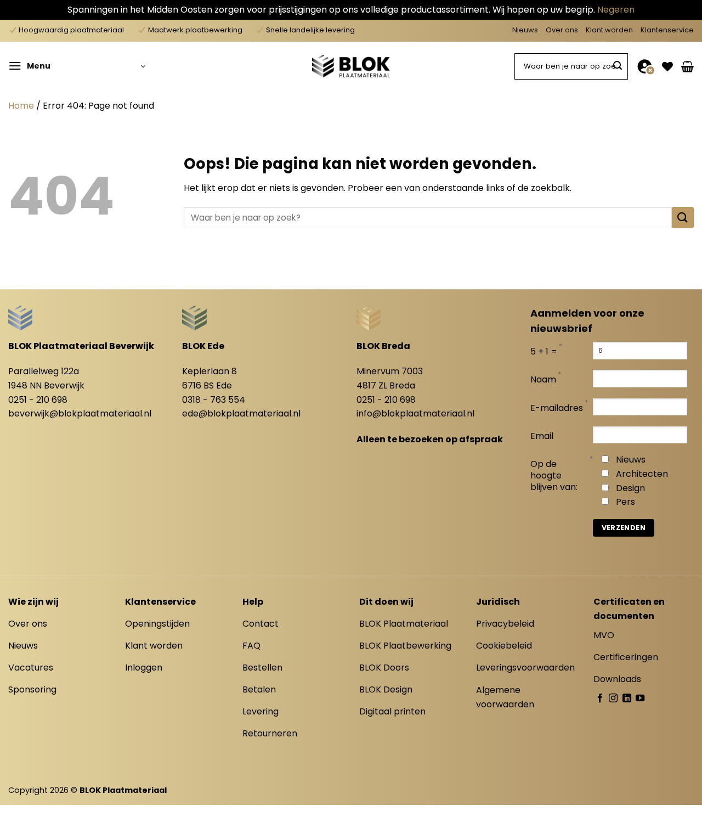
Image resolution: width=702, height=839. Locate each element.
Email (541, 436)
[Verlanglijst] (667, 66)
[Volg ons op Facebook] (600, 698)
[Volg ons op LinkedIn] (626, 698)
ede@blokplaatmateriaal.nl (241, 413)
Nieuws (525, 30)
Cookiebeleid (504, 645)
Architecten (642, 474)
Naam (543, 380)
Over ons (562, 30)
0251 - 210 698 (37, 399)
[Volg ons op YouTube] (640, 698)
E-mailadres (556, 408)
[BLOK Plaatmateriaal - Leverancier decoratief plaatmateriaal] (351, 66)
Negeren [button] (616, 9)
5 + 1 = (543, 352)
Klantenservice (667, 30)
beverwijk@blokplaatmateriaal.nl (79, 413)
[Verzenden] (617, 66)
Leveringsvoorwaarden (525, 667)
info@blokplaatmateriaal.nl (415, 413)
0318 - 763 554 (213, 399)
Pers (625, 501)
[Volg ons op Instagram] (613, 698)
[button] (76, 66)
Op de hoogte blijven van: (554, 476)
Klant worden (609, 30)
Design (630, 488)
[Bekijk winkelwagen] (687, 66)
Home (21, 105)
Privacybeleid (505, 623)
